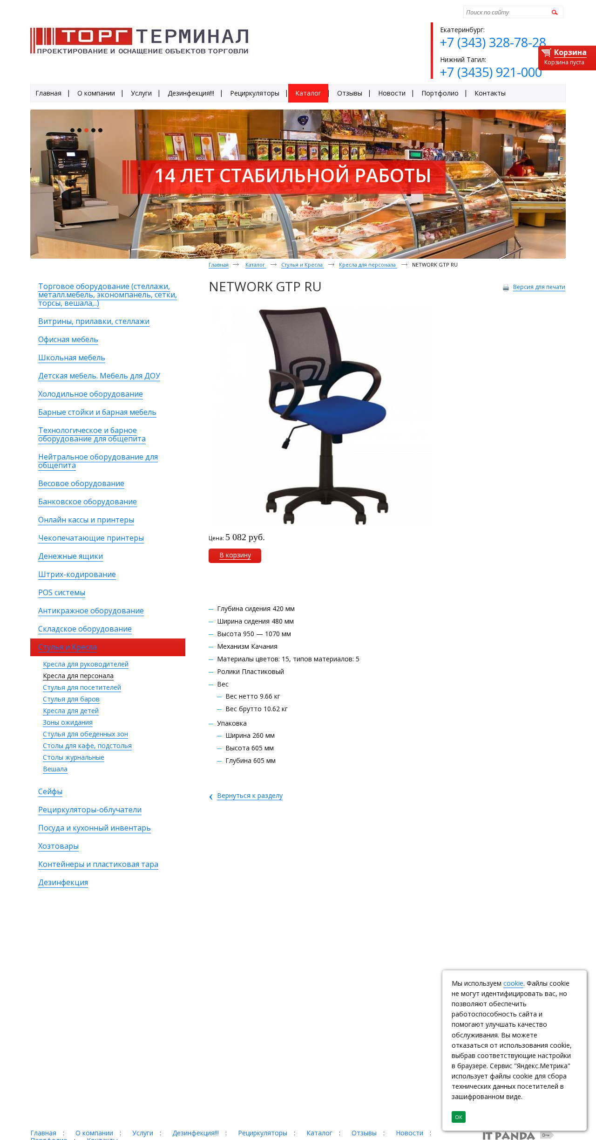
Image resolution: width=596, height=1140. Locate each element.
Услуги (142, 1132)
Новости (409, 1132)
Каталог (255, 264)
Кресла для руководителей (86, 663)
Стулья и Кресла (302, 264)
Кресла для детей (71, 710)
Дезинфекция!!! (195, 1132)
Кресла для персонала (78, 675)
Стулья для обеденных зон (85, 733)
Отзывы (364, 1132)
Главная (219, 264)
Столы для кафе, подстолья (87, 745)
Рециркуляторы (262, 1132)
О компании (94, 1132)
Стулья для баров (71, 698)
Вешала (55, 768)
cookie (513, 983)
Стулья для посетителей (82, 687)
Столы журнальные (73, 757)
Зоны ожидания (68, 722)
